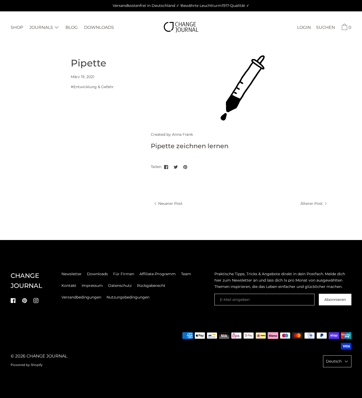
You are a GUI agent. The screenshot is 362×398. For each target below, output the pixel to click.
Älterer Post (312, 203)
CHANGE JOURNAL (47, 356)
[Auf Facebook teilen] (166, 167)
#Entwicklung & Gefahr (92, 86)
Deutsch (334, 361)
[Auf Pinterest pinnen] (185, 167)
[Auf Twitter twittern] (175, 167)
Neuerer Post (170, 203)
